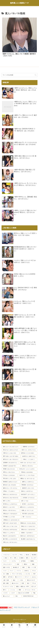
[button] (35, 75)
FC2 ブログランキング (22, 607)
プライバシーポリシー (19, 619)
